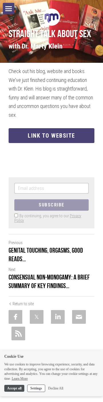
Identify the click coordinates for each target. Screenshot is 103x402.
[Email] (79, 317)
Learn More (20, 379)
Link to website (51, 135)
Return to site (23, 304)
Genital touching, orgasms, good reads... (46, 255)
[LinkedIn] (58, 317)
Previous (16, 242)
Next (12, 269)
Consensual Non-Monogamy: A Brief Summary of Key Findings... (49, 282)
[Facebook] (15, 317)
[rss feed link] (18, 333)
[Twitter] (36, 317)
